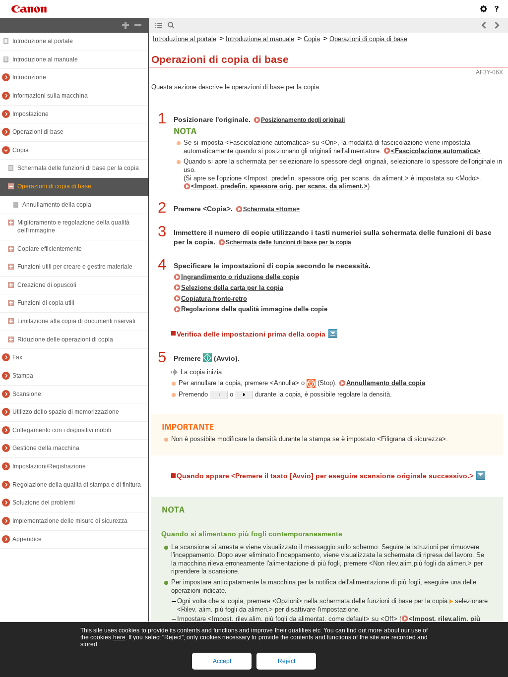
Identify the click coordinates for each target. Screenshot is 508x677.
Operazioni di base (38, 131)
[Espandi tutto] (125, 25)
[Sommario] (158, 25)
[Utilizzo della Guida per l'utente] (496, 8)
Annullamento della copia (56, 204)
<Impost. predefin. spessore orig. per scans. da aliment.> (279, 186)
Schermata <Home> (271, 209)
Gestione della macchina (45, 448)
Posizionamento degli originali (303, 120)
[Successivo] (496, 25)
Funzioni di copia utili (45, 302)
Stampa (22, 375)
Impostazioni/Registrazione (49, 466)
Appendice (27, 539)
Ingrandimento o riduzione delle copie (240, 277)
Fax (17, 357)
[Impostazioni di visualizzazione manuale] (483, 8)
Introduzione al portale (42, 41)
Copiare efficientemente (49, 248)
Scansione (26, 394)
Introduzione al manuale (45, 59)
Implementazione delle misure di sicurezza (69, 520)
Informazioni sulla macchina (50, 95)
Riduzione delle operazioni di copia (65, 339)
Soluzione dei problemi (43, 502)
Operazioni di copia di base (54, 186)
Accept (222, 661)
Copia (20, 150)
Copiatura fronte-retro (214, 298)
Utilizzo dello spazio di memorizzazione (65, 411)
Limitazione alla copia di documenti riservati (76, 321)
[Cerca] (171, 25)
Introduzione (29, 77)
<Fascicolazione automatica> (436, 151)
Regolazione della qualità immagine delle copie (254, 309)
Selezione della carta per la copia (232, 287)
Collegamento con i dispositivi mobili (61, 430)
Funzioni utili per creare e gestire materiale (74, 266)
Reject (286, 661)
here (119, 637)
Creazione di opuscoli (46, 285)
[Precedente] (484, 25)
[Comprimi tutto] (137, 25)
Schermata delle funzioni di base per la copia (78, 168)
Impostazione (30, 114)
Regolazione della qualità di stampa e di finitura (76, 484)
